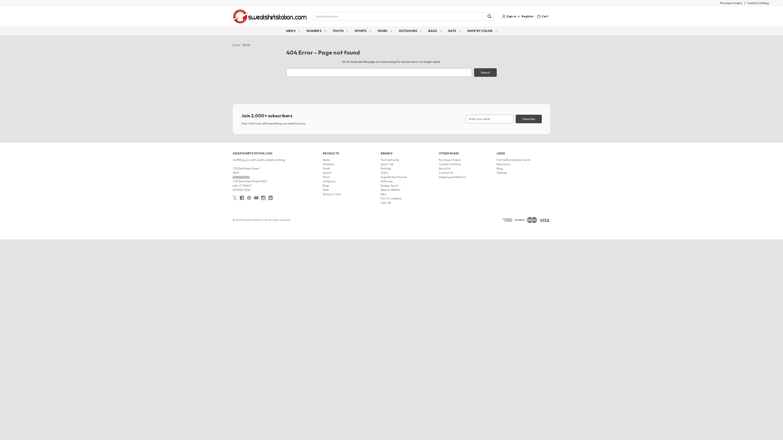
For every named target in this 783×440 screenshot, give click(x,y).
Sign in (511, 16)
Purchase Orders (731, 3)
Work (383, 31)
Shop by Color (480, 31)
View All (386, 203)
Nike (383, 194)
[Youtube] (256, 198)
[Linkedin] (270, 198)
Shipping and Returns (452, 177)
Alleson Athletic (390, 190)
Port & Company (391, 198)
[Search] (489, 16)
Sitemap (502, 173)
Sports (361, 31)
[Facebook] (242, 198)
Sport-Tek (387, 164)
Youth (338, 31)
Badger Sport (389, 185)
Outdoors (408, 31)
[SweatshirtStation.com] (270, 16)
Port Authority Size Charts (514, 160)
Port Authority (390, 160)
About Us (444, 168)
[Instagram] (263, 198)
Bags (433, 31)
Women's (314, 31)
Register (528, 16)
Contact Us (446, 173)
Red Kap (386, 168)
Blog (500, 168)
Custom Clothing (758, 3)
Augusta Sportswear (394, 177)
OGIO (384, 173)
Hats (452, 31)
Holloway (387, 181)
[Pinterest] (249, 198)
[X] (235, 198)
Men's (291, 31)
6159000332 (241, 177)
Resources (503, 164)
